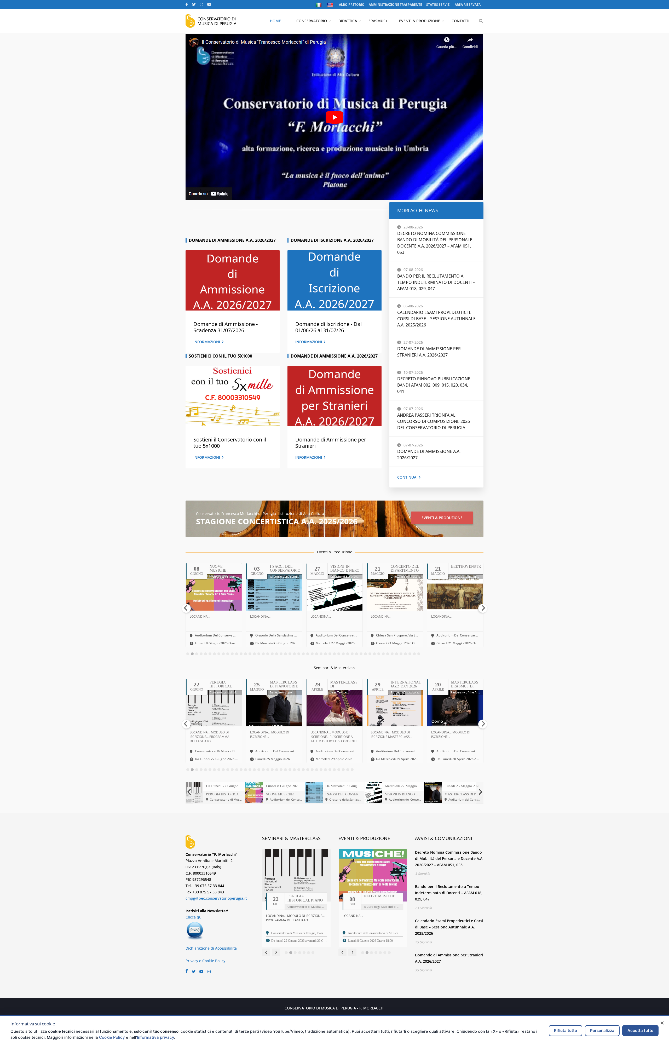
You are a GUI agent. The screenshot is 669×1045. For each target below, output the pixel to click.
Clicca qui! (195, 917)
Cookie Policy (112, 1037)
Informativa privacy (155, 1037)
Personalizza (602, 1030)
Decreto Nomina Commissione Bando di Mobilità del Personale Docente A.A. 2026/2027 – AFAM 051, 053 (449, 858)
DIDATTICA (347, 20)
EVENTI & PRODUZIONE (419, 20)
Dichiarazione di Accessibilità (211, 948)
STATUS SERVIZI (438, 4)
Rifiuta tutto (565, 1030)
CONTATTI (460, 20)
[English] (331, 5)
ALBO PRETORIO (352, 4)
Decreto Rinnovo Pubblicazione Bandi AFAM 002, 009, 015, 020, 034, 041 (433, 385)
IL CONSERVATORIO (309, 20)
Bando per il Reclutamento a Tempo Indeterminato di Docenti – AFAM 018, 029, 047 (436, 282)
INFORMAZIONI (206, 341)
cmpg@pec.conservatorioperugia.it (216, 898)
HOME (275, 20)
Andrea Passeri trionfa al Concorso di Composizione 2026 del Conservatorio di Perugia (433, 421)
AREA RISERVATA (468, 4)
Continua (406, 477)
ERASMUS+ (378, 20)
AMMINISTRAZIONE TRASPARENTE (395, 4)
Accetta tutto (640, 1030)
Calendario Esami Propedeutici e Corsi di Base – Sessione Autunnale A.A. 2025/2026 (436, 318)
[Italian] (319, 5)
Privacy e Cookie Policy (205, 960)
